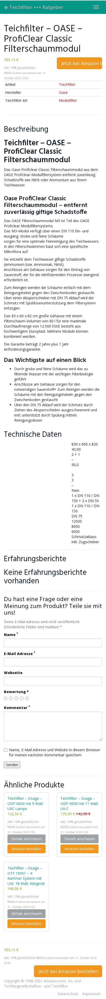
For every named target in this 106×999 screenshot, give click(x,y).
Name (11, 634)
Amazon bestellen (26, 848)
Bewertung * (16, 691)
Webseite (13, 672)
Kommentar (17, 707)
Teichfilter (67, 84)
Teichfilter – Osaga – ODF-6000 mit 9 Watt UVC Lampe (25, 803)
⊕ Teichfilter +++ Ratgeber (33, 7)
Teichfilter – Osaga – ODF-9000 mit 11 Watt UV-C (79, 803)
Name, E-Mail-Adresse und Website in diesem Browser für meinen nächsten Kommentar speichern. (54, 752)
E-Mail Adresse (19, 653)
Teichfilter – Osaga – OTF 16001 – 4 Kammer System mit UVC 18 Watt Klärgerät (26, 876)
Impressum (91, 993)
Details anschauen (26, 838)
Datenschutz (67, 993)
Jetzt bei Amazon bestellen (81, 63)
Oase (63, 92)
